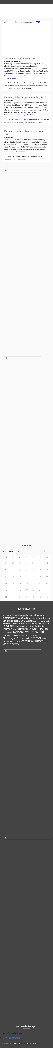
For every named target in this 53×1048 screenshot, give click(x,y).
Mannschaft (23, 85)
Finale (33, 621)
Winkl (36, 122)
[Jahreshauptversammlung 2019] (26, 38)
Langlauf (7, 626)
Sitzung (39, 156)
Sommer (34, 638)
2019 (9, 83)
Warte (23, 88)
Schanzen (14, 635)
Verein (6, 88)
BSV (19, 618)
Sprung (12, 641)
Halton (5, 623)
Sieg (27, 635)
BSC (14, 618)
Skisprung (22, 638)
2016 (9, 156)
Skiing (35, 635)
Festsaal (23, 119)
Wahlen (19, 88)
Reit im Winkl (39, 85)
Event (41, 83)
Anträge (14, 83)
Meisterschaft (32, 626)
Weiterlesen (11, 78)
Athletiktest (16, 615)
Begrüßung (20, 83)
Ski (31, 635)
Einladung (17, 119)
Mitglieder (34, 156)
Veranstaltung (8, 159)
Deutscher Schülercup (38, 618)
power (28, 85)
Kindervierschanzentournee (30, 623)
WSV (40, 122)
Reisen (33, 85)
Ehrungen (11, 119)
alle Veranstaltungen (11, 1037)
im (27, 119)
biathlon (7, 617)
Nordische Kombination (33, 629)
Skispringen (9, 638)
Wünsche (28, 88)
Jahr (45, 83)
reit (45, 119)
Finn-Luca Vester (43, 621)
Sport (45, 85)
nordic (14, 629)
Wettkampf (38, 641)
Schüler (21, 635)
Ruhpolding (6, 635)
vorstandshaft (31, 122)
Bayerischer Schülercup (32, 615)
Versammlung (12, 88)
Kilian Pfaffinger (14, 623)
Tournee (17, 641)
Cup (23, 618)
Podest (5, 632)
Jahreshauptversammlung (11, 85)
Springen (5, 641)
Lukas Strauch (19, 626)
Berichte (26, 83)
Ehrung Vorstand (34, 83)
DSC (23, 621)
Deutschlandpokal (11, 620)
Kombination (44, 623)
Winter (7, 644)
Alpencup (9, 615)
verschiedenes (22, 122)
